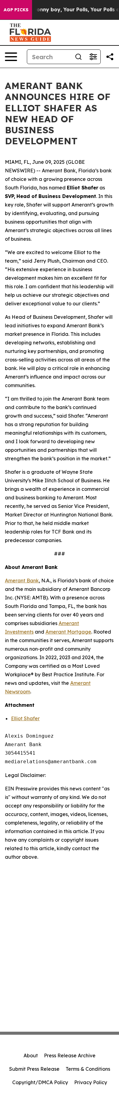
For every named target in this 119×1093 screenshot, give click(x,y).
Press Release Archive (70, 1055)
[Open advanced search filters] (93, 57)
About (30, 1055)
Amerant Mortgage (68, 632)
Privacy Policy (90, 1082)
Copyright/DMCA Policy (40, 1082)
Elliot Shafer (25, 718)
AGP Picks (16, 10)
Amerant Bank (22, 580)
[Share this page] (110, 57)
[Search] (78, 57)
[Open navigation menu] (11, 57)
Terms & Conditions (88, 1069)
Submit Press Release (34, 1069)
